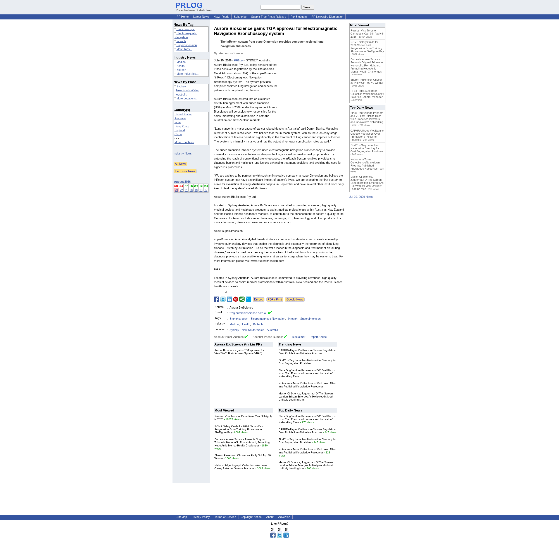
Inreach (181, 41)
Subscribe (240, 16)
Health (180, 66)
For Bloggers (299, 16)
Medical (181, 62)
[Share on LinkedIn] (229, 299)
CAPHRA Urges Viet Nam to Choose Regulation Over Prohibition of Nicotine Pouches (307, 352)
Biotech (181, 69)
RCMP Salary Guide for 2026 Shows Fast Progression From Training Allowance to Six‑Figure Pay (238, 429)
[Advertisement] (312, 90)
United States (183, 114)
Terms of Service (225, 517)
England (179, 130)
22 (181, 190)
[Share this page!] (279, 536)
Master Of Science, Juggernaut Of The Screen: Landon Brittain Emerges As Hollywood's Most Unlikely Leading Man (306, 396)
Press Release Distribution (194, 10)
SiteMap (181, 517)
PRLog (238, 60)
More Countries (184, 142)
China (178, 134)
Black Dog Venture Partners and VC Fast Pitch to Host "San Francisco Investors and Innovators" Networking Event (307, 373)
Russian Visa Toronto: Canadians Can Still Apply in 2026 (367, 33)
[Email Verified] (270, 313)
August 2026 (182, 181)
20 (191, 190)
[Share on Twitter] (223, 299)
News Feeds (221, 16)
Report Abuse (318, 336)
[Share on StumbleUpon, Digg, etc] (242, 299)
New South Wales (187, 90)
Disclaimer (298, 336)
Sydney (181, 86)
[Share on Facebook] (216, 299)
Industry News (183, 153)
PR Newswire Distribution (327, 16)
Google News (294, 299)
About (270, 517)
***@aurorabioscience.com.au (248, 313)
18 (200, 190)
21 (186, 190)
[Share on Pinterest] (235, 299)
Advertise (284, 517)
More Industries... (187, 73)
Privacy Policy (201, 517)
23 (176, 190)
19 (196, 190)
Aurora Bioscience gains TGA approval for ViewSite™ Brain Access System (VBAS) (239, 352)
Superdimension (186, 45)
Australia (181, 94)
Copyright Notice (251, 517)
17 (205, 190)
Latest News (201, 16)
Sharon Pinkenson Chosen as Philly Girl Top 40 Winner (366, 81)
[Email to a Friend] (248, 299)
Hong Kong (181, 126)
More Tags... (184, 49)
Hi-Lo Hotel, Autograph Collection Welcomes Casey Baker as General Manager (240, 467)
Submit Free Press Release (268, 16)
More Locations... (187, 98)
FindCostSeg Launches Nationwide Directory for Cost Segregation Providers (307, 362)
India (177, 122)
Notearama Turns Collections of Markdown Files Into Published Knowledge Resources (307, 385)
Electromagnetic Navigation (267, 318)
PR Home (182, 16)
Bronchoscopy (185, 29)
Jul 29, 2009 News (361, 196)
